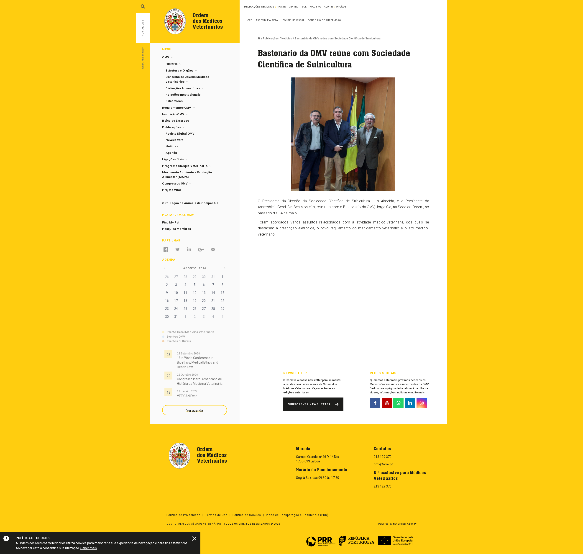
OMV (165, 57)
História (172, 64)
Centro (294, 6)
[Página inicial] (260, 38)
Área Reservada (142, 57)
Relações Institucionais (183, 94)
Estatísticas (174, 101)
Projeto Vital (171, 190)
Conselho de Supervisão (324, 20)
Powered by (397, 524)
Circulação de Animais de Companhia (190, 203)
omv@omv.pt (383, 464)
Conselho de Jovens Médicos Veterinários (187, 79)
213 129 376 (382, 486)
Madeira (315, 6)
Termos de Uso (216, 515)
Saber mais (88, 548)
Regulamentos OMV (176, 107)
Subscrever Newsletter (309, 404)
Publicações (271, 38)
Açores (328, 6)
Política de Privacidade (183, 515)
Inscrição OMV (173, 114)
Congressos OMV (175, 183)
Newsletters (174, 140)
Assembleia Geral (267, 20)
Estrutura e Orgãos (179, 70)
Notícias (286, 38)
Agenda (171, 152)
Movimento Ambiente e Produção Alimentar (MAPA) (187, 175)
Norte (281, 6)
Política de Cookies (247, 515)
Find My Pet (170, 222)
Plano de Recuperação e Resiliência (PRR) (297, 515)
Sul (304, 6)
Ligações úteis (173, 159)
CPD (250, 20)
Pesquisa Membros (176, 229)
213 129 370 (382, 457)
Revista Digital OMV (180, 133)
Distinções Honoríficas (183, 88)
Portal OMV (142, 28)
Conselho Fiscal (293, 20)
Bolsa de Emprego (175, 120)
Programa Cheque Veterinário (184, 166)
